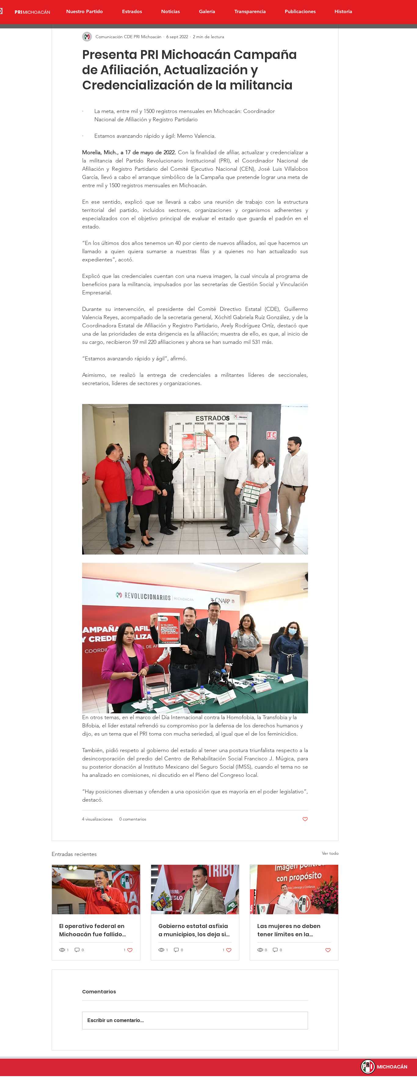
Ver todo (330, 853)
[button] (131, 11)
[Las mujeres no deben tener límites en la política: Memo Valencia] (294, 889)
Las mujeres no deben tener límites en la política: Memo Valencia (291, 930)
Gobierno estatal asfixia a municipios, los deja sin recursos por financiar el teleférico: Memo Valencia (194, 930)
